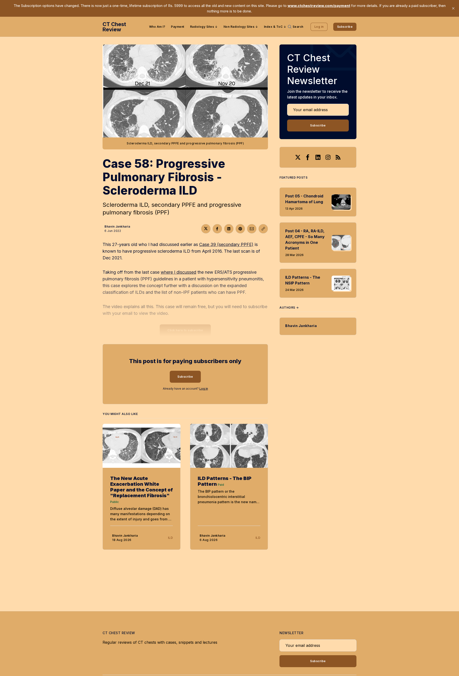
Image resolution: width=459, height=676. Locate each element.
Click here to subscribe (185, 330)
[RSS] (338, 157)
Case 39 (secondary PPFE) (226, 244)
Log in (319, 26)
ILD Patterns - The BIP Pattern (224, 481)
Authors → (289, 307)
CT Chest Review (114, 27)
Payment (177, 26)
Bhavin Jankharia (117, 226)
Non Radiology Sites (239, 26)
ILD (170, 538)
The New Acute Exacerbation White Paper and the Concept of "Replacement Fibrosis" (141, 486)
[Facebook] (308, 157)
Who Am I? (157, 26)
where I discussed (178, 272)
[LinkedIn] (318, 157)
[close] (453, 8)
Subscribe (345, 26)
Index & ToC (273, 26)
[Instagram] (328, 157)
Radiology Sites (202, 26)
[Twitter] (298, 157)
